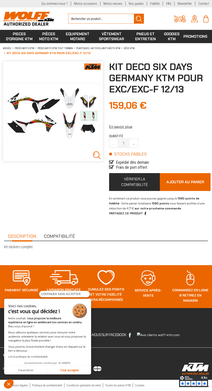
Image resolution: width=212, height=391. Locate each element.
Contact (203, 4)
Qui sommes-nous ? (54, 4)
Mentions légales (18, 385)
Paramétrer (26, 370)
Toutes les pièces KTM (118, 385)
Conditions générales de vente (83, 385)
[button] (9, 384)
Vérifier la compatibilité (134, 182)
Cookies (140, 385)
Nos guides (136, 4)
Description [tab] (22, 236)
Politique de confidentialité (47, 385)
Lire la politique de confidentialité (28, 356)
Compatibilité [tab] (59, 236)
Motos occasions (85, 4)
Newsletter (185, 4)
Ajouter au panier (185, 182)
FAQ (168, 4)
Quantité (116, 136)
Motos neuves (113, 4)
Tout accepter (69, 370)
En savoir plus (120, 126)
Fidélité (155, 4)
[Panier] (206, 18)
